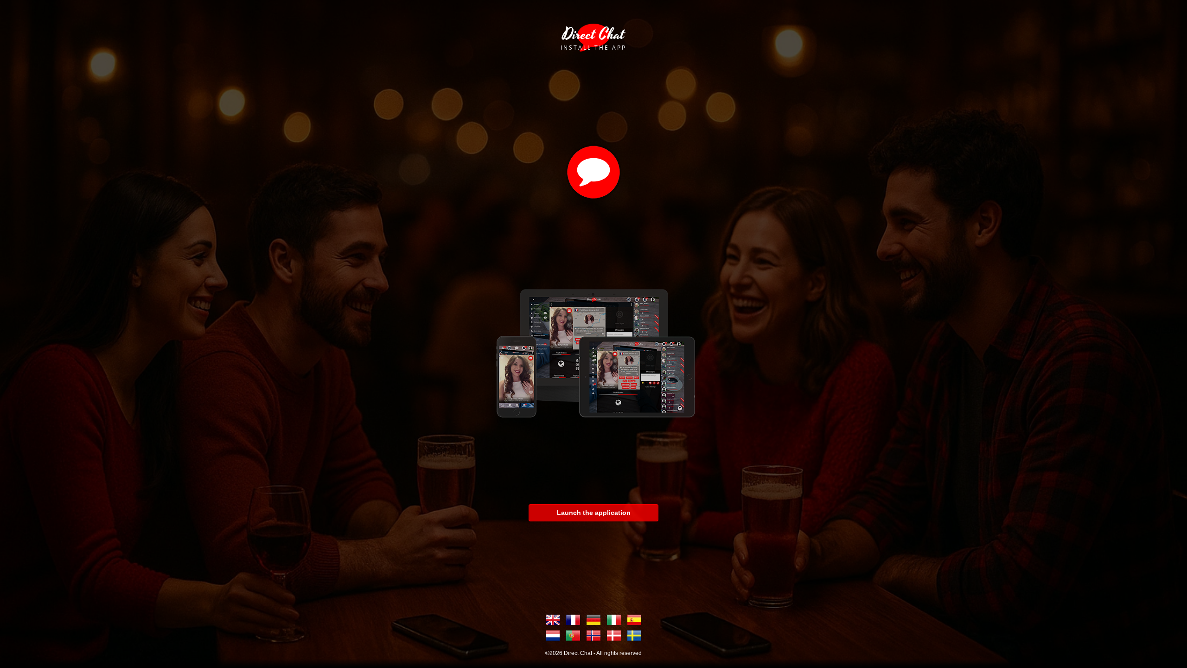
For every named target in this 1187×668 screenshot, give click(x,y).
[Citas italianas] (613, 619)
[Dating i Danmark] (613, 635)
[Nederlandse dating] (552, 635)
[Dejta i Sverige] (634, 635)
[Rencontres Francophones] (573, 619)
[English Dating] (552, 619)
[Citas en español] (634, 619)
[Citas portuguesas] (573, 635)
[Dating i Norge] (593, 635)
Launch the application (594, 512)
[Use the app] (593, 349)
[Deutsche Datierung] (593, 619)
